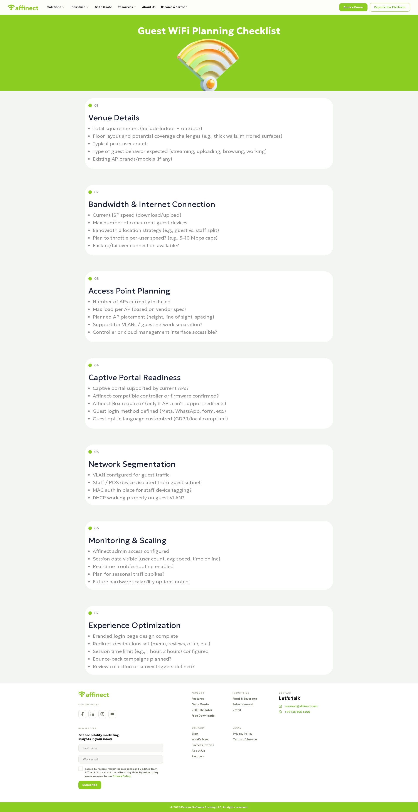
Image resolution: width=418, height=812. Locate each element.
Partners (198, 756)
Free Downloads (203, 716)
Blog (195, 734)
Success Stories (203, 745)
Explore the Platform (390, 7)
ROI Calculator (202, 710)
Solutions (54, 7)
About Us (148, 7)
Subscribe (89, 785)
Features (198, 699)
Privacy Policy (242, 734)
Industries (78, 7)
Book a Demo (353, 7)
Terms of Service (245, 739)
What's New (200, 739)
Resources (125, 7)
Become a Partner (174, 7)
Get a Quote (103, 7)
